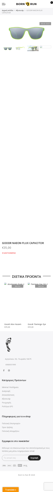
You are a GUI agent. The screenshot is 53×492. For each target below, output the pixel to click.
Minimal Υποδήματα (10, 387)
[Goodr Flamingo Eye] (38, 302)
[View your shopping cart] (50, 4)
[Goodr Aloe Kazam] (14, 302)
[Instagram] (9, 370)
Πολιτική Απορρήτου (10, 431)
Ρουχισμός (6, 402)
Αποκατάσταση (8, 395)
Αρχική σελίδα (7, 10)
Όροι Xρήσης (7, 427)
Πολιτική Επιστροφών (11, 423)
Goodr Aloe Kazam (12, 324)
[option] (26, 32)
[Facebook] (4, 370)
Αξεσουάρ (20, 10)
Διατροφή (6, 391)
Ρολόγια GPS (7, 406)
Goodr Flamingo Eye (37, 324)
